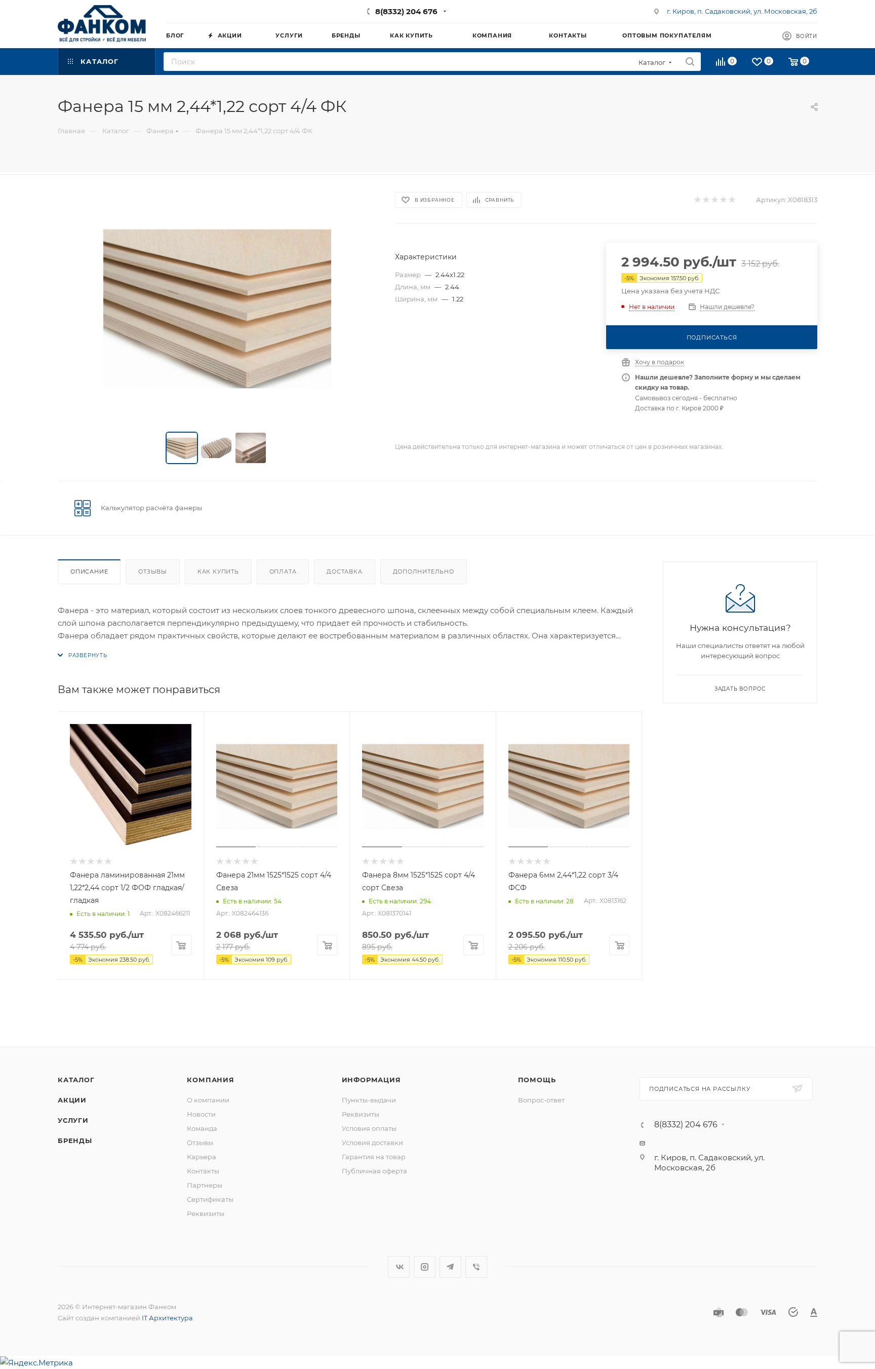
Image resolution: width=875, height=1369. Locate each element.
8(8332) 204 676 (406, 11)
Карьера (201, 1157)
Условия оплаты (369, 1128)
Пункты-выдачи (369, 1100)
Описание (89, 571)
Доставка (344, 571)
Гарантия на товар (374, 1157)
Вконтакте (399, 1267)
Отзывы (152, 571)
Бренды (75, 1140)
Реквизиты (205, 1213)
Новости (201, 1114)
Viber (476, 1267)
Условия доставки (372, 1142)
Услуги (73, 1120)
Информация (371, 1080)
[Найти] (690, 61)
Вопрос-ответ (541, 1100)
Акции (72, 1100)
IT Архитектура (167, 1318)
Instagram (424, 1267)
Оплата (283, 571)
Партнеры (204, 1185)
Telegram (450, 1267)
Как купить (218, 571)
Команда (202, 1128)
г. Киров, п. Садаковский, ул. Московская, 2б (742, 11)
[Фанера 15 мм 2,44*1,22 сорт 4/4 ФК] (217, 306)
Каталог (76, 1080)
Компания (210, 1080)
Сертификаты (210, 1199)
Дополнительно (423, 571)
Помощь (537, 1080)
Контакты (203, 1171)
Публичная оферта (374, 1171)
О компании (208, 1100)
